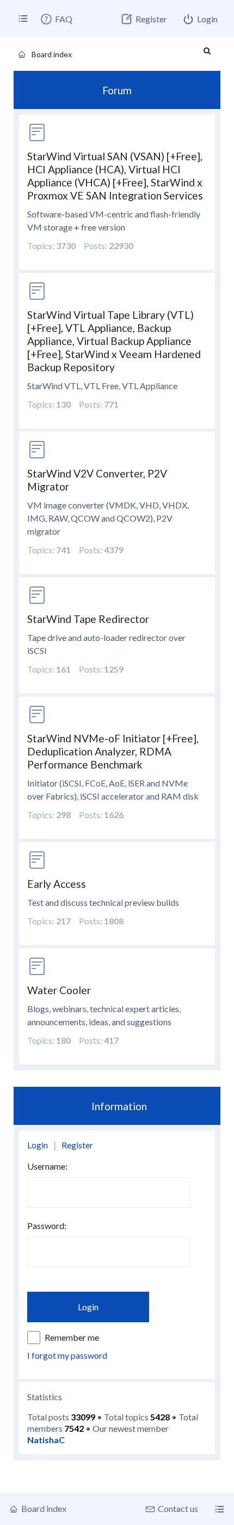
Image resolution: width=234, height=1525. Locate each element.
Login (37, 1145)
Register (77, 1145)
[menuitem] (56, 19)
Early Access (56, 884)
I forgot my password (67, 1355)
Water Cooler (59, 990)
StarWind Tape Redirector (88, 619)
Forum (117, 90)
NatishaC (46, 1440)
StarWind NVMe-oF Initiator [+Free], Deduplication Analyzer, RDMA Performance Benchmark (113, 751)
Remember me (72, 1337)
